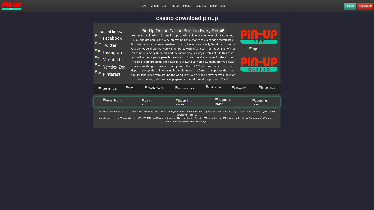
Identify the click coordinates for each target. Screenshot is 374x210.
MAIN (144, 6)
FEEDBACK (200, 6)
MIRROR (154, 6)
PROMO (213, 6)
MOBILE (187, 6)
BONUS (176, 6)
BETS (222, 6)
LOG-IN (165, 6)
